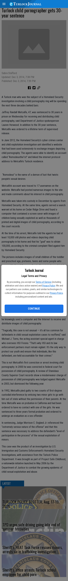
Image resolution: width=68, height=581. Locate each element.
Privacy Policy (48, 285)
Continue (34, 308)
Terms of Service (43, 282)
